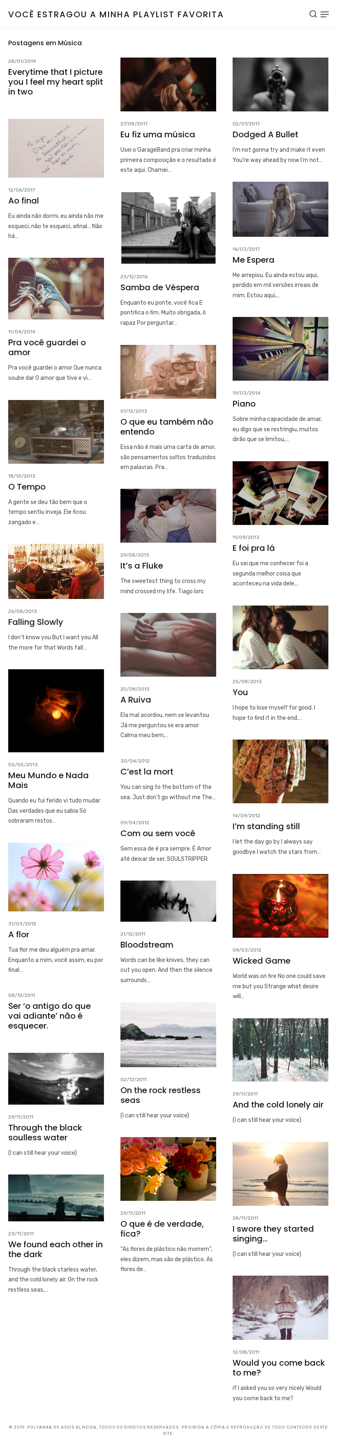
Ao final (23, 200)
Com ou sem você (157, 833)
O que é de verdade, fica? (162, 1228)
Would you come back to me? (279, 1367)
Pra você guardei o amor (47, 347)
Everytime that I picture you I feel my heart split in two (55, 81)
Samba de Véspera (159, 287)
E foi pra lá (254, 548)
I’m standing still (266, 826)
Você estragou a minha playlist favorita (116, 14)
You (240, 692)
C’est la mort (146, 771)
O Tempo (27, 486)
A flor (18, 934)
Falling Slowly (35, 622)
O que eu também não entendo (166, 426)
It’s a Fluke (141, 565)
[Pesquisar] (313, 14)
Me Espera (254, 260)
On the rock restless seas (160, 1095)
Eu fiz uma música (157, 134)
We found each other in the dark (55, 1249)
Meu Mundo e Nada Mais (48, 780)
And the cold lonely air (278, 1104)
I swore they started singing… (273, 1233)
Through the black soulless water (45, 1132)
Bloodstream (146, 944)
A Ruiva (135, 699)
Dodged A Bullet (265, 134)
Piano (244, 403)
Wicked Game (262, 960)
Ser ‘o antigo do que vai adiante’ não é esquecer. (49, 1015)
